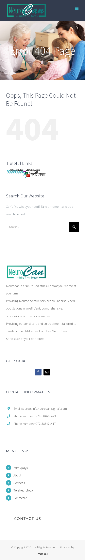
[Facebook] (38, 372)
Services (19, 483)
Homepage (20, 468)
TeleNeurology (23, 490)
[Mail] (46, 372)
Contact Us (20, 498)
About (17, 475)
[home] (26, 269)
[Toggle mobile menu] (77, 8)
